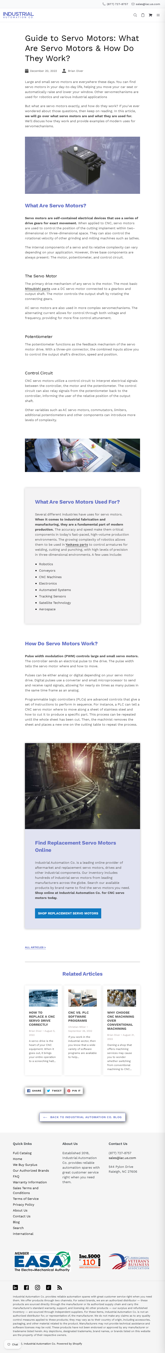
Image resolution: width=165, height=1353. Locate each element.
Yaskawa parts (77, 544)
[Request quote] (142, 15)
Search (18, 1228)
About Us (20, 1210)
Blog (16, 1222)
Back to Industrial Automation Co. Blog (85, 1117)
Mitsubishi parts (37, 289)
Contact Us (21, 1216)
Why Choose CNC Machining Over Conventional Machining (120, 1021)
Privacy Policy (23, 1204)
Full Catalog (22, 1153)
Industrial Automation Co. (40, 1343)
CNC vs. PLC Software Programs (78, 1016)
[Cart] (150, 15)
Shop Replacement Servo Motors (68, 913)
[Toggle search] (135, 15)
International (23, 1234)
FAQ (16, 1176)
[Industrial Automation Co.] (18, 15)
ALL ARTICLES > (35, 947)
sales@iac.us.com (122, 1158)
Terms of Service (26, 1199)
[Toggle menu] (158, 15)
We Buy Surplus (25, 1165)
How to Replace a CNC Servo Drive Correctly (42, 1019)
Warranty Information (30, 1182)
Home (17, 1159)
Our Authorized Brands (31, 1170)
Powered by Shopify (69, 1343)
